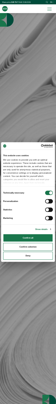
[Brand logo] (5, 8)
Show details (41, 229)
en (51, 2)
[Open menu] (49, 8)
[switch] (49, 201)
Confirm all (28, 238)
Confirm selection (28, 247)
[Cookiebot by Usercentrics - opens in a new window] (41, 146)
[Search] (47, 2)
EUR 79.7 (14, 2)
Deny (28, 255)
